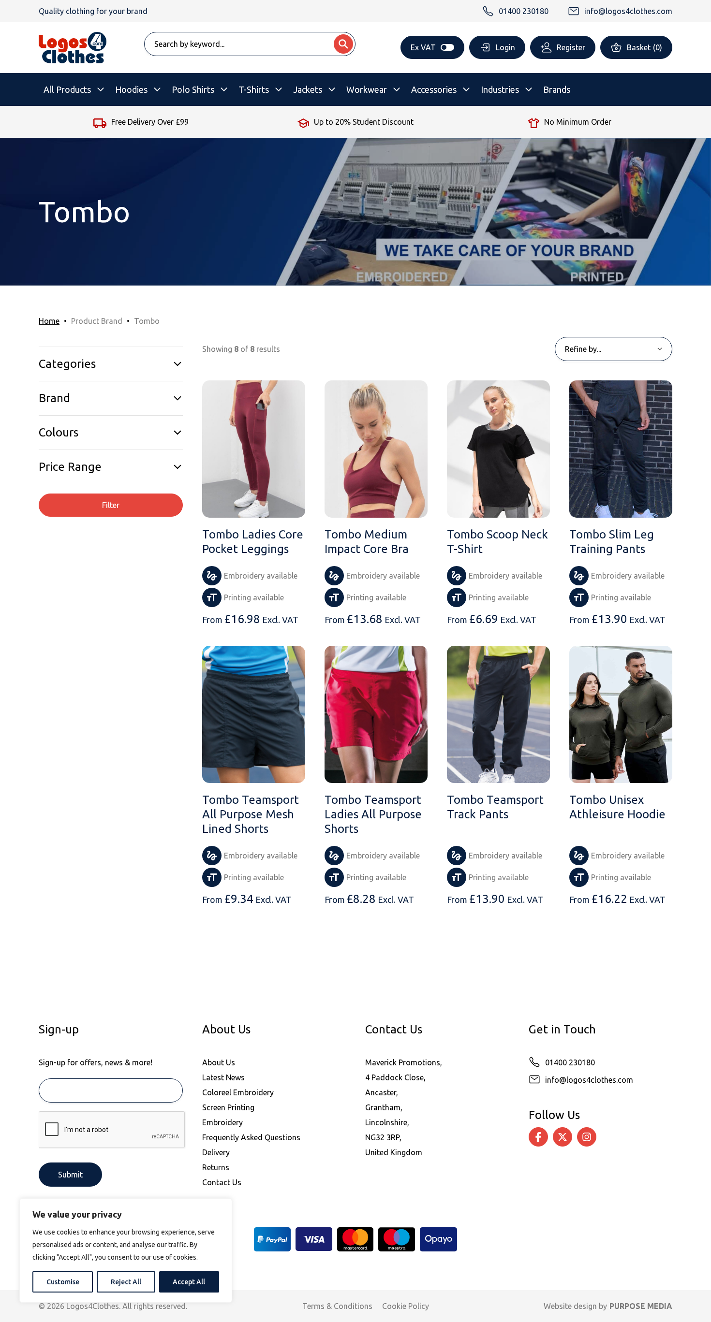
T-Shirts (253, 89)
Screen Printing (228, 1107)
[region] (125, 1250)
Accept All (189, 1282)
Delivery (216, 1152)
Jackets (307, 89)
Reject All (126, 1282)
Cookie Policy (405, 1306)
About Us (218, 1062)
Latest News (223, 1077)
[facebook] (538, 1137)
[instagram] (586, 1137)
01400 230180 (570, 1062)
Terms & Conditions (337, 1306)
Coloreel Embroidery (238, 1092)
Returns (215, 1167)
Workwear (366, 89)
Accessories (434, 89)
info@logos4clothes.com (589, 1079)
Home (49, 321)
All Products (67, 89)
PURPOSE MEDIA (640, 1306)
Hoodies (131, 89)
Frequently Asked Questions (251, 1137)
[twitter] (562, 1137)
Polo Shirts (193, 89)
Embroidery (222, 1122)
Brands (556, 89)
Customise (62, 1282)
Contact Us (221, 1182)
